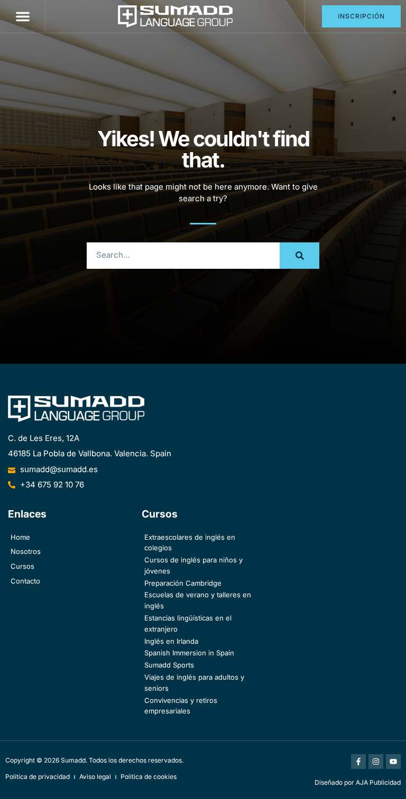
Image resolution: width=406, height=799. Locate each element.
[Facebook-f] (358, 761)
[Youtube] (393, 761)
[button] (23, 16)
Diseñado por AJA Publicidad (358, 782)
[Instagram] (375, 761)
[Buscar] (299, 255)
